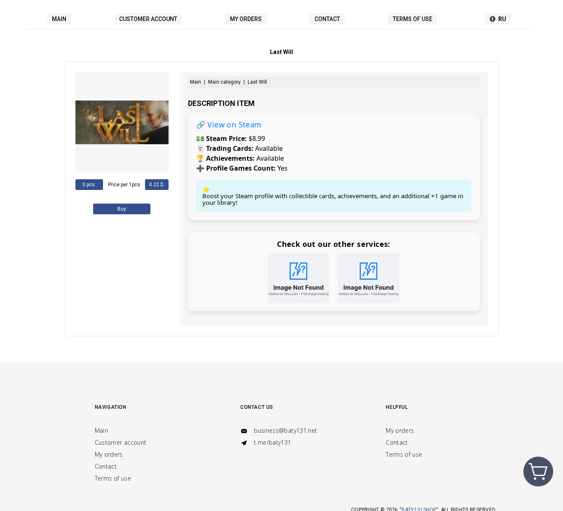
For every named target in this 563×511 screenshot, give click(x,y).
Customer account (148, 19)
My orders (246, 19)
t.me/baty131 (271, 442)
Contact (327, 19)
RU (502, 19)
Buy (121, 209)
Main (59, 19)
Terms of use (412, 19)
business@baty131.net (284, 430)
